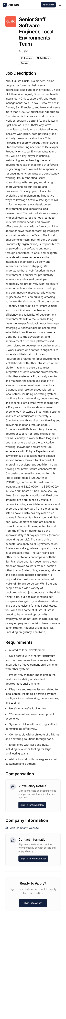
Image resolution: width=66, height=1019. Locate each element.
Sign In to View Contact (33, 858)
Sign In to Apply (33, 902)
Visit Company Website (24, 828)
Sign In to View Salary (32, 804)
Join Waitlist (48, 4)
